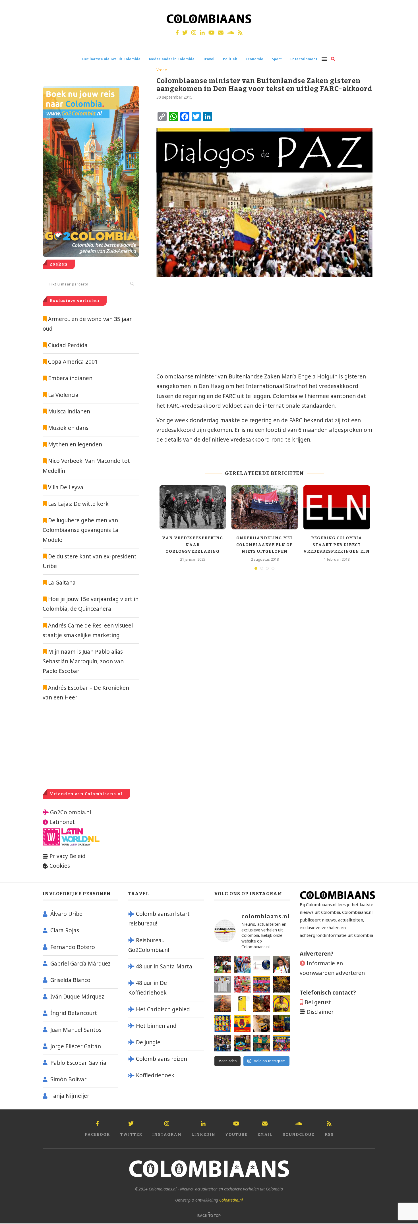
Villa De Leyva (65, 487)
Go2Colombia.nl (70, 812)
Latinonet (61, 822)
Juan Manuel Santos (76, 1030)
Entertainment (303, 59)
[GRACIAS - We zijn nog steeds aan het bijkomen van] (242, 1043)
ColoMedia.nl (231, 1200)
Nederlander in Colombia (171, 59)
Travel (208, 59)
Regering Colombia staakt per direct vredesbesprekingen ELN (336, 545)
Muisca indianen (69, 411)
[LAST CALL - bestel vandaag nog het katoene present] (281, 964)
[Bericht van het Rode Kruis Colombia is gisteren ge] (242, 964)
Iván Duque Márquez (77, 996)
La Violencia (63, 395)
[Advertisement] (203, 327)
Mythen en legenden (75, 444)
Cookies (59, 865)
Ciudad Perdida (68, 345)
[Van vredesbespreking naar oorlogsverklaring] (193, 507)
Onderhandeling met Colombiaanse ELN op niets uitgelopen (264, 545)
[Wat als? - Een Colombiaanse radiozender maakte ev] (222, 1043)
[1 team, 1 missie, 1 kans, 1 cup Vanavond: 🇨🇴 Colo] (222, 1003)
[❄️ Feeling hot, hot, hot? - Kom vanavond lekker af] (281, 1043)
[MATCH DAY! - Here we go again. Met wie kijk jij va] (281, 1023)
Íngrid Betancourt (73, 1013)
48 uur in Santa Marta (164, 966)
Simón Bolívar (68, 1079)
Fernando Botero (72, 947)
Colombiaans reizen (161, 1059)
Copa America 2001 (73, 361)
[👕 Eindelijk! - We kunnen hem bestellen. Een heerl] (222, 984)
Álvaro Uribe (66, 914)
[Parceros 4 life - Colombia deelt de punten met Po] (261, 1043)
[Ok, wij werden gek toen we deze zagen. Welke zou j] (242, 1003)
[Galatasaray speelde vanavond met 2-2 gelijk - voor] (222, 964)
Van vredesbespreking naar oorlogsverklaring (192, 545)
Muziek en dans (68, 428)
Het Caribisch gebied (163, 1009)
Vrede (161, 70)
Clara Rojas (64, 930)
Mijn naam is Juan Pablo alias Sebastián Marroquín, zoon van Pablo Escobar (83, 661)
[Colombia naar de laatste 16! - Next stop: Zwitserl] (281, 1003)
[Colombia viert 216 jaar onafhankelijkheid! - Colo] (261, 984)
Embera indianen (70, 378)
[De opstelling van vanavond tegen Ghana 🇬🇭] (222, 1023)
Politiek (230, 59)
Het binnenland (156, 1026)
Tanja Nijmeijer (69, 1095)
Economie (254, 59)
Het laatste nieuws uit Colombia (111, 59)
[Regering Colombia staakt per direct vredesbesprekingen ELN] (336, 507)
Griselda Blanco (70, 980)
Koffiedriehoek (155, 1075)
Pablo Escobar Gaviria (78, 1062)
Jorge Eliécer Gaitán (75, 1046)
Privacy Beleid (67, 856)
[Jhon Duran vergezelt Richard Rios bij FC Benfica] (242, 984)
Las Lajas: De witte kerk (78, 504)
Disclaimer (320, 1012)
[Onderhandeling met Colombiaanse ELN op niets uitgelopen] (264, 507)
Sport (277, 59)
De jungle (148, 1042)
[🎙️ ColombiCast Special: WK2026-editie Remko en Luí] (242, 1023)
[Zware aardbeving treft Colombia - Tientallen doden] (261, 964)
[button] (406, 8)
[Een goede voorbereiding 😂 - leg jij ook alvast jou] (261, 1023)
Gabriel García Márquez (80, 963)
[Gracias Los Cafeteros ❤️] (281, 984)
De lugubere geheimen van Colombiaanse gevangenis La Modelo (80, 530)
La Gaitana (61, 582)
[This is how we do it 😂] (261, 1003)
